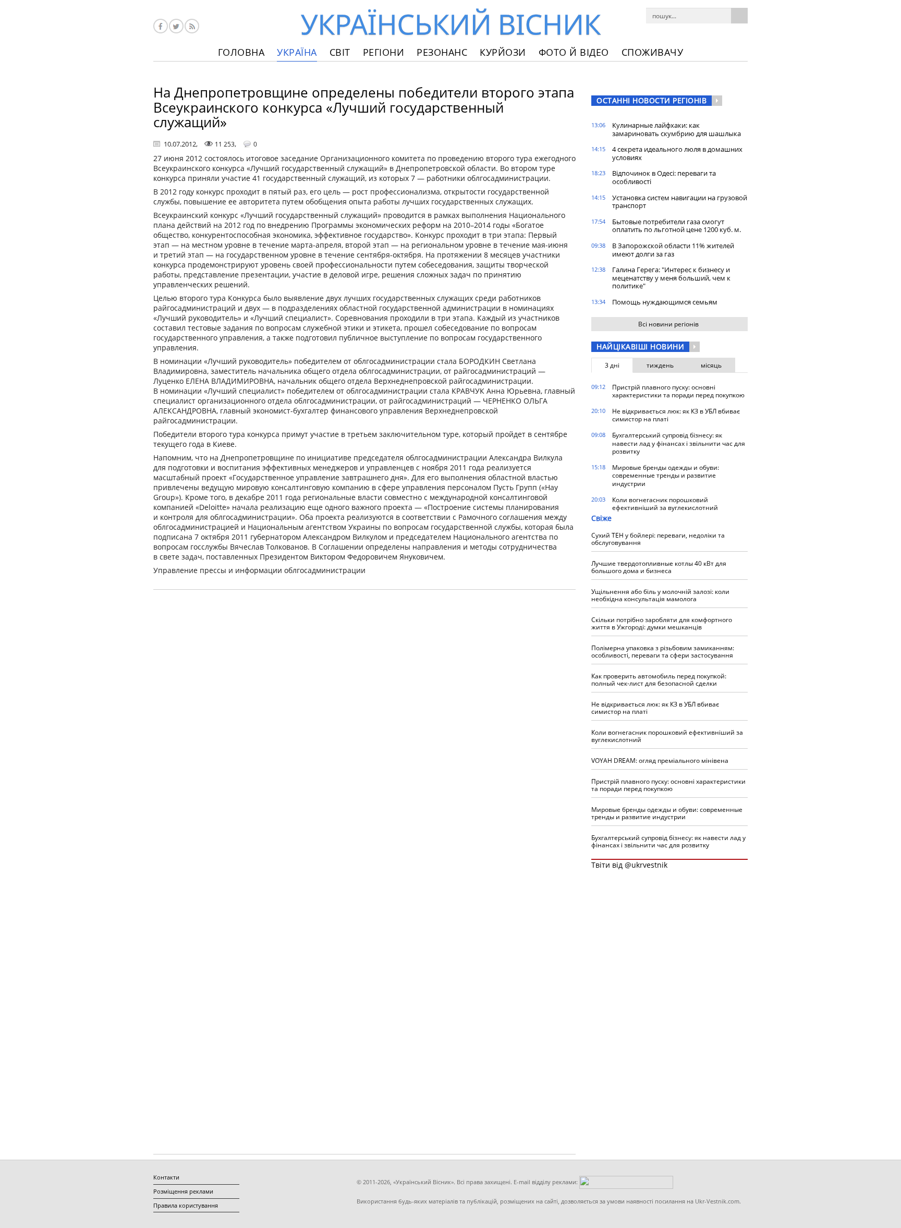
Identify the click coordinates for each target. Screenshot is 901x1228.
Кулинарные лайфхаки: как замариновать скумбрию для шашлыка (676, 129)
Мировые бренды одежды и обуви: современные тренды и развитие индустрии (665, 475)
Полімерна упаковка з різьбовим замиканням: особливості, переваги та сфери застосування (662, 651)
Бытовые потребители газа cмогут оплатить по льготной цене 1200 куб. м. (676, 226)
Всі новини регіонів (668, 324)
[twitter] (176, 26)
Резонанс (442, 52)
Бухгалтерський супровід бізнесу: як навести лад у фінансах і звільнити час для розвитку (678, 443)
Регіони (384, 52)
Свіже (601, 518)
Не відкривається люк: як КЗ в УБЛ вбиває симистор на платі (676, 415)
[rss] (192, 26)
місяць (711, 365)
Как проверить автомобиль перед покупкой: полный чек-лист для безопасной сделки (658, 680)
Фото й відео (574, 52)
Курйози (503, 52)
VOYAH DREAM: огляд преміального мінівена (659, 760)
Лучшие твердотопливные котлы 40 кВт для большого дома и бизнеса (658, 567)
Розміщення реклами (183, 1191)
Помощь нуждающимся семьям (664, 302)
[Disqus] (364, 730)
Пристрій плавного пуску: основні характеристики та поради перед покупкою (678, 391)
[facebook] (160, 26)
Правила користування (185, 1205)
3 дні (612, 365)
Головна (241, 52)
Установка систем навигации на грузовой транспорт (679, 202)
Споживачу (653, 52)
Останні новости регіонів (651, 100)
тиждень (660, 365)
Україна (297, 52)
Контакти (166, 1177)
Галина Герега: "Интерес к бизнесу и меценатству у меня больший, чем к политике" (671, 277)
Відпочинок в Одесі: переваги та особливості (664, 177)
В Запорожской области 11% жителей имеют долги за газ (673, 250)
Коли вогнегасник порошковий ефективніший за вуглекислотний (665, 504)
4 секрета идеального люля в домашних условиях (677, 153)
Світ (340, 52)
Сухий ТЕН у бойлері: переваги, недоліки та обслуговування (658, 539)
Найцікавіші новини (640, 346)
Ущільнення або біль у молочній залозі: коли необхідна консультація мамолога (660, 595)
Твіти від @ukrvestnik (629, 865)
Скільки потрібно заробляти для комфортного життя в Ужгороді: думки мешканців (661, 623)
